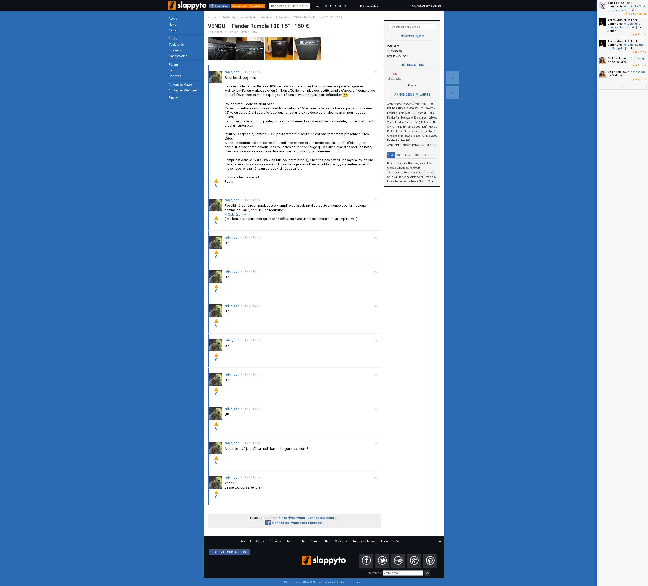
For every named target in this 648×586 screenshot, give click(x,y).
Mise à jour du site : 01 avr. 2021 (299, 582)
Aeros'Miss (615, 20)
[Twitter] (382, 561)
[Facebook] (366, 561)
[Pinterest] (430, 561)
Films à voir (356, 582)
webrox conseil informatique (332, 582)
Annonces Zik (390, 541)
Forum (173, 64)
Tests (173, 30)
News (172, 24)
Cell (610, 58)
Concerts (175, 76)
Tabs (409, 155)
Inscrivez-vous (293, 518)
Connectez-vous (320, 518)
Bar (171, 70)
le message (638, 58)
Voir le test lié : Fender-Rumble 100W (232, 32)
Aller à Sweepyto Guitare (426, 5)
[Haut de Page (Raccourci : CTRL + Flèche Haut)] (452, 77)
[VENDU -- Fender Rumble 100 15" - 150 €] (222, 48)
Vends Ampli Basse (273, 17)
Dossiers (175, 50)
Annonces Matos (181, 84)
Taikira (612, 3)
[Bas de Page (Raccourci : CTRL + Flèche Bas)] (452, 92)
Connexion (221, 6)
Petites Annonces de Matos (239, 17)
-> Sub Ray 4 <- (235, 214)
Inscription (256, 6)
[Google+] (414, 561)
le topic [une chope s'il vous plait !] (624, 25)
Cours (173, 39)
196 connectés (369, 6)
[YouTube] (398, 561)
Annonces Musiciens (183, 90)
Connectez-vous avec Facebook (297, 523)
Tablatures (176, 44)
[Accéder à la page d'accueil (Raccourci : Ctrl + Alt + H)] (187, 8)
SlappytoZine (178, 56)
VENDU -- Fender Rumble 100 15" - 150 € (317, 17)
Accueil (173, 19)
